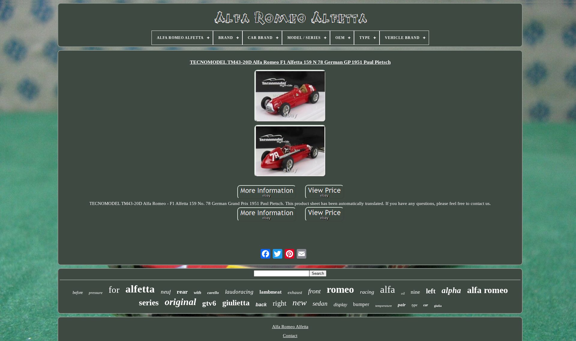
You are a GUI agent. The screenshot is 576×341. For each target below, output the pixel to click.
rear (182, 291)
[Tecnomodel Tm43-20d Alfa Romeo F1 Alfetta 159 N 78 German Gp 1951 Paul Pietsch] (290, 96)
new (299, 302)
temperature (383, 305)
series (149, 302)
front (314, 291)
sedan (320, 303)
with (197, 292)
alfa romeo (487, 290)
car (425, 305)
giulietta (236, 302)
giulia (438, 305)
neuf (166, 292)
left (431, 291)
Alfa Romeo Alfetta (290, 326)
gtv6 (209, 303)
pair (402, 304)
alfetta (140, 289)
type (414, 305)
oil (403, 293)
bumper (361, 304)
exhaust (295, 292)
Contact (290, 335)
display (340, 304)
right (279, 303)
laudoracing (239, 292)
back (261, 304)
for (114, 289)
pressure (96, 292)
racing (367, 292)
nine (415, 292)
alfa (387, 289)
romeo (340, 289)
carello (213, 292)
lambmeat (271, 292)
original (180, 301)
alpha (451, 290)
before (78, 292)
